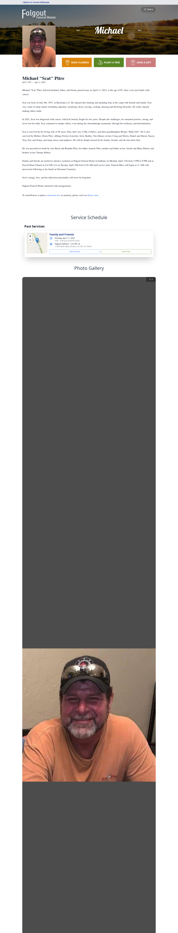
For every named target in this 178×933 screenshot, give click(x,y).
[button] (37, 240)
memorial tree (53, 195)
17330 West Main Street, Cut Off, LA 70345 (73, 246)
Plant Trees (126, 251)
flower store (92, 195)
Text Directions (74, 251)
